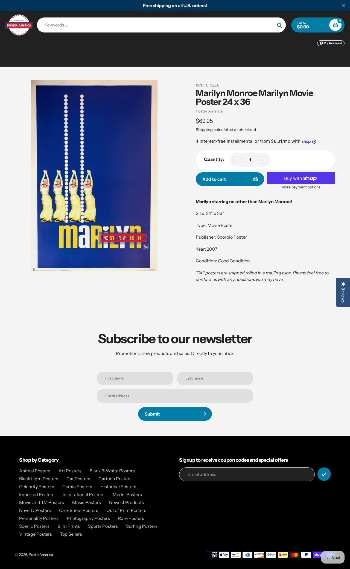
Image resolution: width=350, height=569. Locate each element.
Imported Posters (36, 494)
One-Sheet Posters (78, 510)
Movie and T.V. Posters (41, 502)
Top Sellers (71, 534)
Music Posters (86, 502)
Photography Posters (88, 518)
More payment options (300, 187)
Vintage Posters (35, 534)
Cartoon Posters (115, 478)
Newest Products (126, 502)
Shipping (204, 129)
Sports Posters (103, 526)
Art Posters (70, 470)
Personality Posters (39, 518)
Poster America (209, 111)
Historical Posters (118, 486)
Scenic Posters (34, 526)
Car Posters (78, 478)
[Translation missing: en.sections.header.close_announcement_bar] (343, 5)
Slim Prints (69, 526)
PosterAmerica (41, 554)
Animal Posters (34, 470)
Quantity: (214, 159)
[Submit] (324, 474)
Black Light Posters (38, 478)
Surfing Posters (142, 526)
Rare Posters (131, 518)
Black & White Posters (112, 470)
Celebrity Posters (36, 486)
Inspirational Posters (83, 494)
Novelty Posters (35, 510)
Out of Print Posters (126, 510)
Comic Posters (77, 486)
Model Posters (127, 494)
